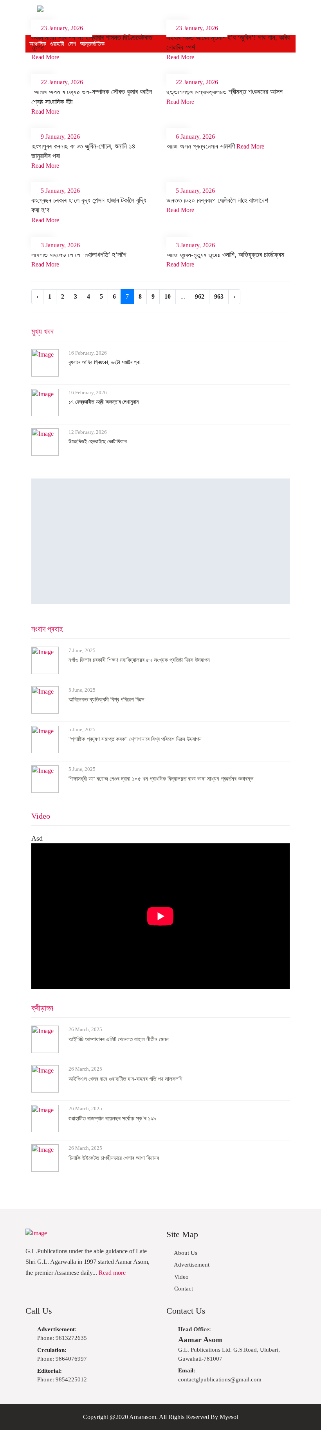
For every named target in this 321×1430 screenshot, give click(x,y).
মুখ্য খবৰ (42, 331)
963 (219, 296)
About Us (185, 1253)
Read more (112, 1272)
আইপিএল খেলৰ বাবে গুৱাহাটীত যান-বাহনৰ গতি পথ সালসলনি (125, 1079)
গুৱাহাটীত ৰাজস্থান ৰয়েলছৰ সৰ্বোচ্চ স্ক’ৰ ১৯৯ (112, 1118)
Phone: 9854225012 (62, 1375)
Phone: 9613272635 (62, 1333)
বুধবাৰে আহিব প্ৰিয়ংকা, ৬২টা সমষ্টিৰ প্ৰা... (106, 362)
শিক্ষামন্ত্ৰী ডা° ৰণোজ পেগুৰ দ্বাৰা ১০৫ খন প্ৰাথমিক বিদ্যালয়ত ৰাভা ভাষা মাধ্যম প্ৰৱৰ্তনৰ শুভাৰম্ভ (161, 779)
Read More (45, 57)
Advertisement (191, 1264)
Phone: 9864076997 (62, 1354)
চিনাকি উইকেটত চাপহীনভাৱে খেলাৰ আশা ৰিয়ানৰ (114, 1158)
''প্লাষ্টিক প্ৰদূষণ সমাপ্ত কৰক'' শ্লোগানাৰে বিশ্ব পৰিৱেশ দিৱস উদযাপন (135, 739)
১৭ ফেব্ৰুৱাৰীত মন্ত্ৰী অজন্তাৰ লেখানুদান (104, 402)
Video (40, 816)
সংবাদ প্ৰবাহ (47, 629)
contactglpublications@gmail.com (219, 1375)
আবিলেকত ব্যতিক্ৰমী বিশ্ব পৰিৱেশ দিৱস (106, 699)
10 (167, 296)
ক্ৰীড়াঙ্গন (42, 1008)
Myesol (229, 1417)
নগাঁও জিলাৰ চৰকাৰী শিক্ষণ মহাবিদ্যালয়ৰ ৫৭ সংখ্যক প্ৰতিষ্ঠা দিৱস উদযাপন (139, 660)
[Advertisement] (160, 541)
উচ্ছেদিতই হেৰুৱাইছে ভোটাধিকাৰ (97, 441)
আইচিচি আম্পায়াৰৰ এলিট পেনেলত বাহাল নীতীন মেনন (119, 1039)
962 (199, 296)
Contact (183, 1288)
